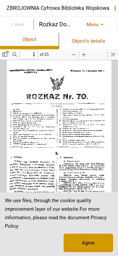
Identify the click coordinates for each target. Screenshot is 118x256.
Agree (88, 243)
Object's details (88, 41)
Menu (93, 25)
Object (29, 39)
